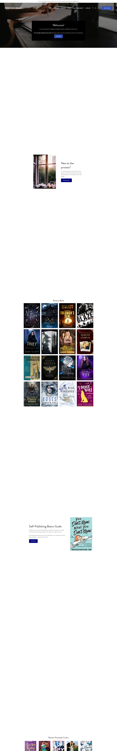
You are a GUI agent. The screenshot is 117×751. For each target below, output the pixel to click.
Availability (80, 8)
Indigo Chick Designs (13, 8)
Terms (69, 8)
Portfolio (56, 8)
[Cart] (99, 8)
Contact (87, 8)
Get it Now (33, 541)
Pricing (63, 8)
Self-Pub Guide (107, 8)
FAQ (74, 8)
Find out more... (66, 180)
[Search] (93, 8)
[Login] (95, 7)
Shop (50, 8)
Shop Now (58, 36)
